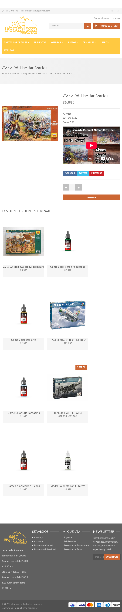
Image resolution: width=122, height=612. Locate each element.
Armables (88, 42)
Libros (105, 42)
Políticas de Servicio (44, 545)
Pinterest (96, 173)
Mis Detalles (70, 541)
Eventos (9, 50)
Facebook (69, 173)
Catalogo (38, 537)
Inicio (4, 73)
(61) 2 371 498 (11, 11)
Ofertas (56, 42)
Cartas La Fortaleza (16, 42)
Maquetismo (28, 73)
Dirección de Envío (73, 549)
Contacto (39, 541)
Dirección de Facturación (76, 545)
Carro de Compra (101, 18)
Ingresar (116, 18)
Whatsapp (111, 173)
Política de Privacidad (45, 549)
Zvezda (41, 73)
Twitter (83, 173)
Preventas (40, 42)
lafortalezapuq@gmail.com (37, 11)
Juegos (72, 42)
